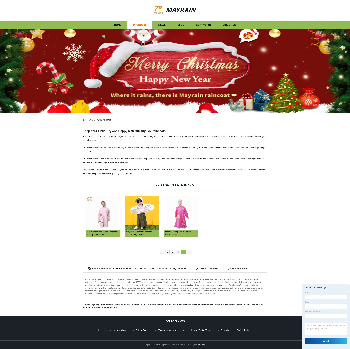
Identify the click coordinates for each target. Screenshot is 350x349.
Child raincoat (104, 120)
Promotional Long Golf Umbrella (235, 330)
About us (229, 25)
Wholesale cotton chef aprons (171, 330)
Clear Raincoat (243, 304)
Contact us (204, 25)
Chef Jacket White (202, 330)
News (162, 25)
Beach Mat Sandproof (225, 304)
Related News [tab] (240, 268)
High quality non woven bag (113, 330)
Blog (180, 25)
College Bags (142, 330)
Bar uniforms (107, 304)
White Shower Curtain (187, 304)
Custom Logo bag (91, 304)
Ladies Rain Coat (122, 304)
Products (140, 25)
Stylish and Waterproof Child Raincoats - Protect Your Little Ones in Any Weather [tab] (139, 268)
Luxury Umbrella (205, 304)
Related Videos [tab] (209, 268)
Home (117, 25)
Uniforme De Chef (139, 304)
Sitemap (201, 345)
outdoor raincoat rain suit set (162, 304)
